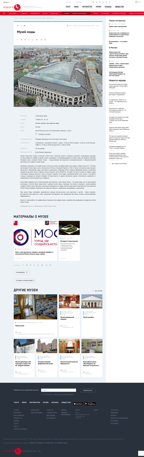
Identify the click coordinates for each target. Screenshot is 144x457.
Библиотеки (78, 418)
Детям (45, 13)
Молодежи (54, 13)
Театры (77, 412)
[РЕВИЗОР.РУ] (12, 7)
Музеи (98, 6)
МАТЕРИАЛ (25, 249)
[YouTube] (103, 2)
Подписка (79, 2)
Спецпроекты (35, 13)
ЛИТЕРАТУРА (113, 24)
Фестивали (51, 415)
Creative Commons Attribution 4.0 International (49, 443)
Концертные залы (80, 416)
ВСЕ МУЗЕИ (98, 291)
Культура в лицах (20, 429)
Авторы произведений (119, 418)
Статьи (117, 30)
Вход (139, 2)
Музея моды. (52, 206)
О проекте (69, 2)
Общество (119, 6)
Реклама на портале (119, 13)
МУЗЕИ (70, 25)
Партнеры (114, 421)
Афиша (66, 13)
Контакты (114, 423)
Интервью (17, 412)
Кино (76, 6)
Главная (16, 18)
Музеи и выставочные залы (82, 414)
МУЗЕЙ (97, 25)
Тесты (16, 423)
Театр (68, 6)
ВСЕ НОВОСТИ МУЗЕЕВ (119, 163)
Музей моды (50, 18)
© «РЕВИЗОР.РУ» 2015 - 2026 (31, 451)
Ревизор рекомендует (79, 13)
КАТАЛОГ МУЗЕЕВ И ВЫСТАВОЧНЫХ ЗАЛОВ (83, 25)
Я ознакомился (48, 394)
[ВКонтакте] (93, 2)
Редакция (114, 412)
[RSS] (100, 2)
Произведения (122, 24)
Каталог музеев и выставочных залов (34, 18)
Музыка (108, 6)
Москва (35, 333)
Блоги (16, 426)
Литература (87, 6)
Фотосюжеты (19, 415)
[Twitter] (96, 2)
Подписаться (87, 390)
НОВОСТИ (19, 249)
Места (96, 13)
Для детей (35, 410)
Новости (24, 13)
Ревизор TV (18, 418)
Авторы (113, 415)
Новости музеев (117, 80)
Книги (96, 410)
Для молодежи (36, 412)
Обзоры (16, 421)
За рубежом (105, 13)
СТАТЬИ (64, 238)
